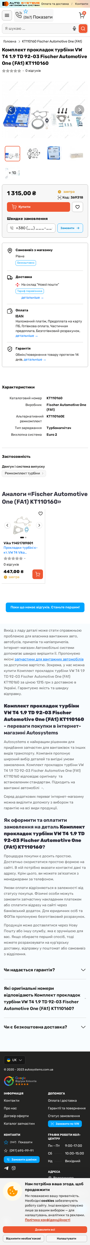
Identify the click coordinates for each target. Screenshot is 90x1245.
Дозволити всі (45, 1229)
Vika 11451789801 (18, 543)
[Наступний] (79, 109)
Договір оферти (16, 1116)
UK (14, 1060)
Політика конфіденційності (47, 1220)
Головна (9, 41)
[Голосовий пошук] (74, 28)
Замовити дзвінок (24, 1159)
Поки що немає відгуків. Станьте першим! (45, 607)
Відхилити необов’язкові (23, 1238)
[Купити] (37, 574)
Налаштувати (66, 1238)
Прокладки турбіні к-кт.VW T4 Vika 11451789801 (21, 550)
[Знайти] (83, 28)
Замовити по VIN (67, 1123)
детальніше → (32, 298)
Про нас (10, 1108)
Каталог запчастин (19, 1124)
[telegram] (6, 1168)
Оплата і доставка (62, 1101)
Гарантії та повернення (67, 1108)
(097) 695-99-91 (22, 1150)
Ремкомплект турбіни (22, 473)
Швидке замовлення (27, 218)
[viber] (13, 1168)
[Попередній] (10, 109)
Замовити (67, 228)
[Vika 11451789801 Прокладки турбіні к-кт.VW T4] (23, 525)
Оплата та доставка (55, 4)
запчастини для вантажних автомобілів (49, 659)
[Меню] (7, 15)
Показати (38, 17)
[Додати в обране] (77, 207)
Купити (24, 207)
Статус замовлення (64, 1116)
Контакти (81, 4)
